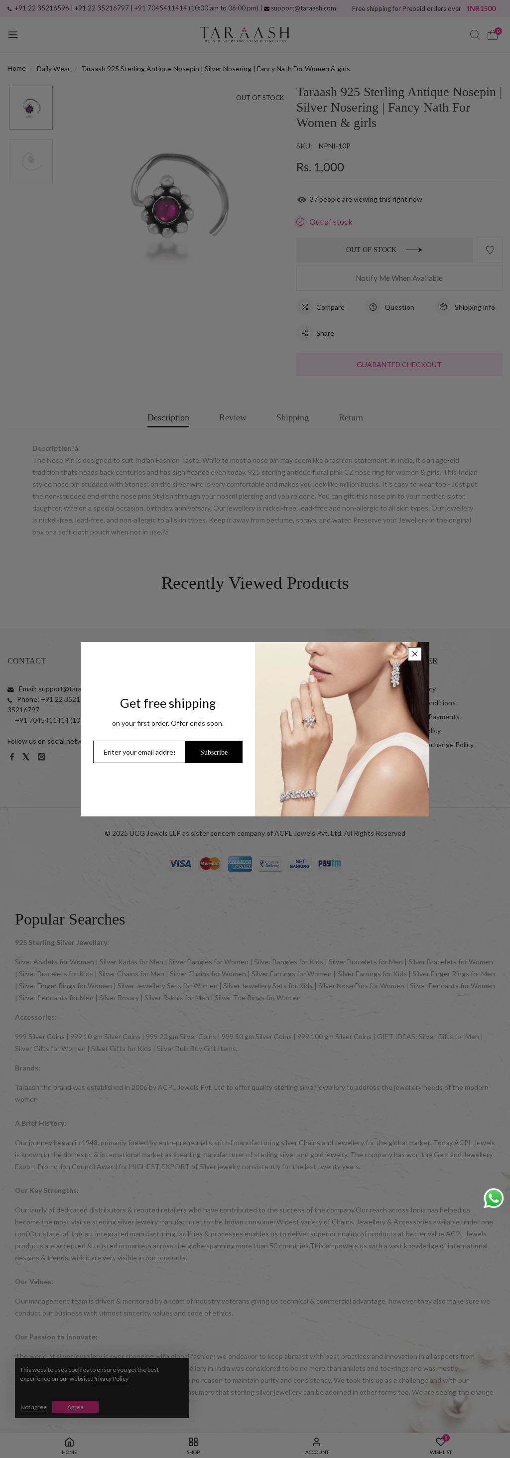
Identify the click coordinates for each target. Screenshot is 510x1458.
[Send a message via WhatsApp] (494, 1198)
